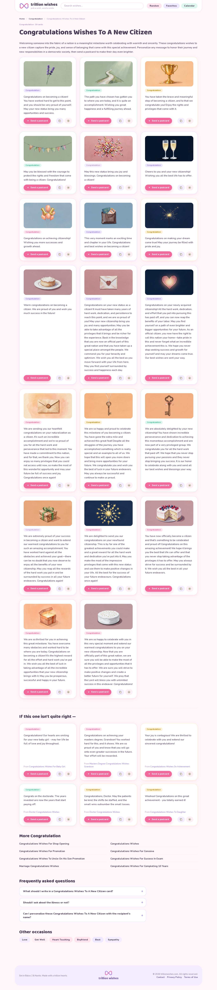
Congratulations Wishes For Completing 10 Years (139, 866)
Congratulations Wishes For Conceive (132, 851)
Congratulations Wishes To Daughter (168, 812)
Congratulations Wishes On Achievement (170, 766)
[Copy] (59, 121)
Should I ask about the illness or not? (46, 902)
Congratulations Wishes (124, 843)
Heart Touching (61, 939)
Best (98, 939)
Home (22, 18)
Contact (160, 977)
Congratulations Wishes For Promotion (42, 851)
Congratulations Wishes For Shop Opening (44, 843)
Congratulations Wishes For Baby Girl (47, 766)
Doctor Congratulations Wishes (44, 812)
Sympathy (113, 939)
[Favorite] (68, 121)
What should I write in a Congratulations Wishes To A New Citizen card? (68, 891)
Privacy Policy (174, 977)
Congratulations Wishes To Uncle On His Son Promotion (52, 858)
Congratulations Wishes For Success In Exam (136, 858)
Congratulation (36, 18)
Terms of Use (191, 977)
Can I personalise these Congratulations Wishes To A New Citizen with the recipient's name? (76, 915)
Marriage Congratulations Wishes (39, 866)
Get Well (40, 939)
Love (24, 939)
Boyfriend (82, 939)
